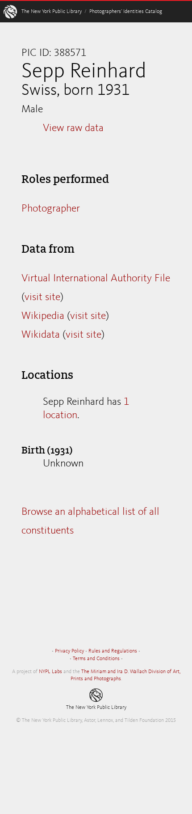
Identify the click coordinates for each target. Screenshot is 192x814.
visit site (42, 297)
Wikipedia (42, 316)
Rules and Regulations (112, 651)
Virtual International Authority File (95, 278)
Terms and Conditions (96, 658)
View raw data (73, 128)
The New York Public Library (51, 11)
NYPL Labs (50, 671)
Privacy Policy (69, 651)
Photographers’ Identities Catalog (125, 11)
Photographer (50, 209)
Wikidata (40, 335)
